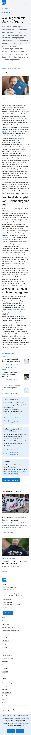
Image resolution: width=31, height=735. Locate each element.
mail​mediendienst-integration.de (12, 421)
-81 (21, 595)
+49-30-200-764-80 (11, 595)
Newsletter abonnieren (10, 480)
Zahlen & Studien (7, 364)
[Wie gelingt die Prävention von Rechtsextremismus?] (15, 503)
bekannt (4, 131)
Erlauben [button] (20, 731)
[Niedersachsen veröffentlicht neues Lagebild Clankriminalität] (26, 390)
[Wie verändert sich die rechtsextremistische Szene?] (15, 547)
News (6, 8)
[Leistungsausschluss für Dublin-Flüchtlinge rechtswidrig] (26, 377)
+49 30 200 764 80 (12, 417)
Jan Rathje (5, 237)
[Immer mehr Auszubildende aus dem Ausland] (26, 361)
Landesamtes (16, 138)
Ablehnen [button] (11, 731)
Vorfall (21, 118)
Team (21, 441)
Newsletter (8, 612)
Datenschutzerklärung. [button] (15, 727)
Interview (4, 532)
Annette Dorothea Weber (15, 309)
